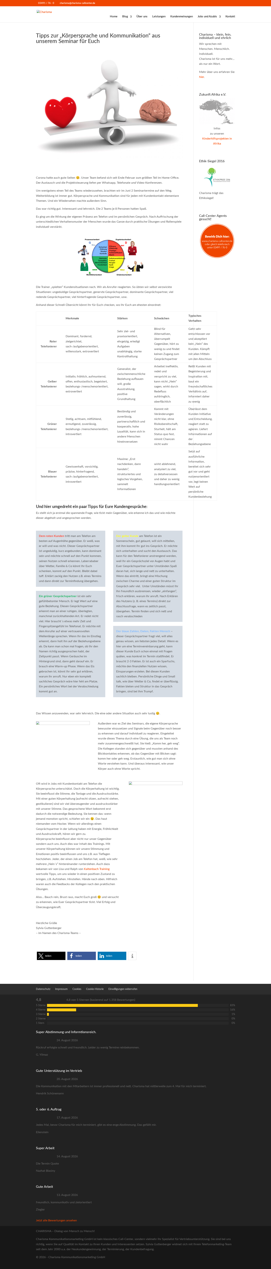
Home (113, 16)
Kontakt (230, 16)
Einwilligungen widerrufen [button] (122, 989)
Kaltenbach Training (97, 869)
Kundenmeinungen (181, 16)
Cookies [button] (76, 989)
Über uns (141, 16)
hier (201, 76)
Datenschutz (43, 989)
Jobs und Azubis (207, 16)
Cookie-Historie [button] (95, 989)
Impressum (61, 989)
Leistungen (159, 16)
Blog (125, 16)
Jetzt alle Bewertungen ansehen (56, 1220)
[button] (51, 956)
